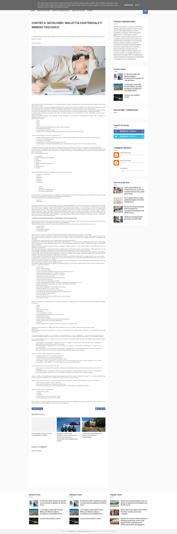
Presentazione (43, 11)
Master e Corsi (78, 11)
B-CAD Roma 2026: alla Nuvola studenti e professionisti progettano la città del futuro (53, 503)
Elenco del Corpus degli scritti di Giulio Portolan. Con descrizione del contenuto (134, 512)
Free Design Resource (84, 531)
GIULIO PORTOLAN (125, 153)
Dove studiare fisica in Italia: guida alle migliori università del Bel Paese (134, 200)
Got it (137, 5)
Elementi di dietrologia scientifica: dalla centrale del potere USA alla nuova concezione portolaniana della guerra (67, 437)
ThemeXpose (72, 531)
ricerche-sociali (37, 408)
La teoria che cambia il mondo (50, 518)
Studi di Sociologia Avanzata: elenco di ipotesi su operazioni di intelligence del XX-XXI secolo (134, 503)
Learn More (128, 5)
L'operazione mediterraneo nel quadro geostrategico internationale (92, 435)
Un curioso (124, 168)
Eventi (90, 11)
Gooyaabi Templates (109, 531)
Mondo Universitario (61, 11)
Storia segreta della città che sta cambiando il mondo (42, 434)
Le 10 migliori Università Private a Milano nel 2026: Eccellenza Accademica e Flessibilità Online (51, 512)
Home (32, 11)
